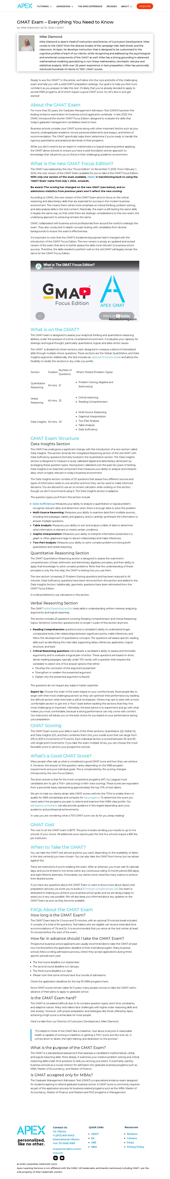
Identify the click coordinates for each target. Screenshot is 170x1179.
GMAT (60, 27)
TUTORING (43, 6)
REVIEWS (112, 6)
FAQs (130, 1142)
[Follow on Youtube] (62, 1158)
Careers (132, 1138)
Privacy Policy (135, 1146)
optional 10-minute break (106, 357)
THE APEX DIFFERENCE (90, 6)
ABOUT (125, 6)
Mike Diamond (29, 27)
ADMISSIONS (63, 6)
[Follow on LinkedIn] (55, 1158)
